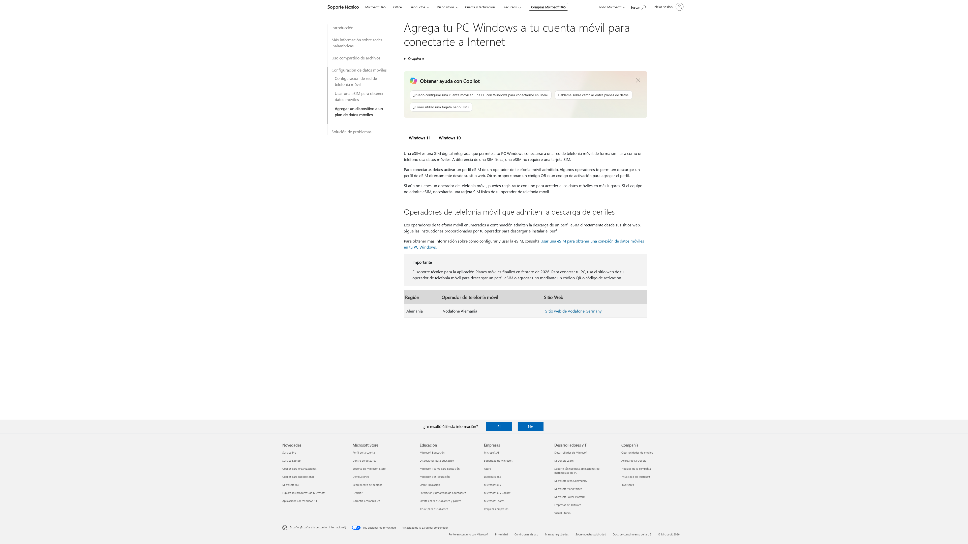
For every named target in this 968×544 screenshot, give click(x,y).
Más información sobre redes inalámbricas (356, 42)
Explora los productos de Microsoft (303, 493)
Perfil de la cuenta (364, 452)
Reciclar (357, 493)
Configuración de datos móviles (359, 70)
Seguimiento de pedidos (367, 485)
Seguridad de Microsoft (498, 460)
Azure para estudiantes (434, 509)
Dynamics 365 (492, 477)
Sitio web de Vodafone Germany (573, 311)
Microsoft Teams (494, 501)
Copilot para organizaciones (299, 468)
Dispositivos (446, 7)
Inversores (627, 485)
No (530, 426)
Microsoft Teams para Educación (440, 468)
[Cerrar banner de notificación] (638, 81)
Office (397, 7)
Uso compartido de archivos (355, 57)
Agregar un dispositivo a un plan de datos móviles (359, 111)
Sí (499, 426)
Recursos (510, 7)
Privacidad (501, 534)
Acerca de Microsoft (633, 460)
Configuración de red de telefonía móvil (356, 81)
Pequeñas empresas (496, 509)
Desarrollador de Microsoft (570, 452)
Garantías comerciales (366, 501)
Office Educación (430, 485)
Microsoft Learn (563, 460)
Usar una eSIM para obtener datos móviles (359, 96)
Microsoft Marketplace (568, 489)
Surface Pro (289, 452)
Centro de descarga (365, 460)
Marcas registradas (557, 534)
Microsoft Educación (432, 452)
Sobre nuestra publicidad (591, 534)
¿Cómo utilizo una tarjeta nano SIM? (441, 107)
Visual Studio (562, 513)
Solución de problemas (351, 131)
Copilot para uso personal (298, 477)
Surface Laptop (291, 460)
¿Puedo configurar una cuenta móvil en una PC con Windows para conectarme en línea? (480, 94)
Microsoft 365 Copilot (497, 493)
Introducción (342, 27)
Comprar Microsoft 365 (548, 7)
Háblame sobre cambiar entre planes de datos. (593, 94)
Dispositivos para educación (437, 460)
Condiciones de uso (526, 534)
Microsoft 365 (375, 7)
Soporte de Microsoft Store (369, 468)
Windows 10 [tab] (450, 137)
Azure (487, 468)
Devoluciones (361, 477)
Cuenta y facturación (480, 7)
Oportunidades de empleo (637, 452)
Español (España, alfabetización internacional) (318, 527)
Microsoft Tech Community (570, 481)
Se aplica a (416, 58)
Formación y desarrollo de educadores (443, 493)
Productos (417, 7)
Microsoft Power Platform (569, 497)
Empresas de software (567, 505)
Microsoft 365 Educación (435, 477)
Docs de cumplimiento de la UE (632, 534)
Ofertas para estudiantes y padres (440, 501)
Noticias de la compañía (636, 468)
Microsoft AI (491, 452)
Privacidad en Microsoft (635, 477)
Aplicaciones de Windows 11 (299, 501)
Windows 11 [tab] (420, 137)
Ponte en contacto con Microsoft (468, 534)
